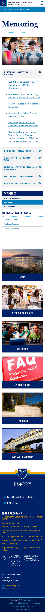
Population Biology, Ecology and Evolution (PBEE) (21, 548)
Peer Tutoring (9, 206)
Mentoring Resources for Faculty (20, 151)
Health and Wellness (12, 229)
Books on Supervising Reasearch (19, 176)
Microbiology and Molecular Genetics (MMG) (22, 536)
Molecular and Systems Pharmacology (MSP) (22, 540)
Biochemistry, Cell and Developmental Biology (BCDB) (22, 518)
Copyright (14, 606)
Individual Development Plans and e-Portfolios (20, 168)
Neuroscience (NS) (10, 543)
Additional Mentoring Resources (19, 183)
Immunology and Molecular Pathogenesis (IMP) (21, 531)
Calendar (12, 503)
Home (4, 9)
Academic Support (11, 224)
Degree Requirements (12, 198)
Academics (13, 9)
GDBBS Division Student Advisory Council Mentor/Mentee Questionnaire (23, 85)
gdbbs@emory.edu (12, 585)
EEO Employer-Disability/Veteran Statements (22, 603)
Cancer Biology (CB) (10, 523)
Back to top (21, 609)
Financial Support (11, 219)
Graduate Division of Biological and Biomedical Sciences (20, 3)
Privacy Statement (27, 606)
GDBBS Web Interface (20, 497)
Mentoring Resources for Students (16, 73)
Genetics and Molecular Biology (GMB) (19, 526)
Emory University (27, 600)
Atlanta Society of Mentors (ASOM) (17, 158)
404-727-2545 (9, 588)
